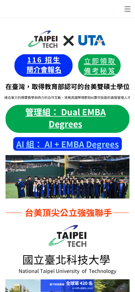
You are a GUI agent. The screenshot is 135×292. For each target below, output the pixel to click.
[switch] (127, 8)
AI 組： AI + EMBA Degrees (67, 144)
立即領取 (100, 60)
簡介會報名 (44, 69)
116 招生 (44, 60)
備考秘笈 (100, 70)
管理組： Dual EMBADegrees (65, 118)
